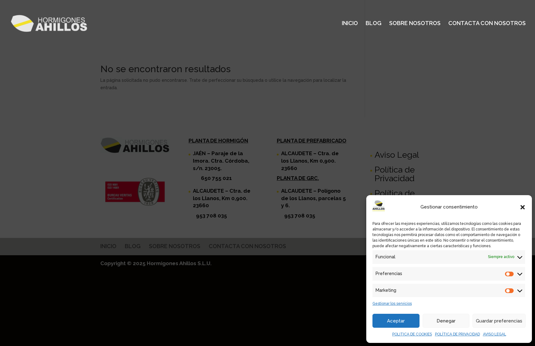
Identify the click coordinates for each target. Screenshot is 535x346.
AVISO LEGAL (494, 334)
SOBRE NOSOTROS (415, 23)
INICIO (350, 23)
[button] (523, 207)
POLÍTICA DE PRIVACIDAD (457, 334)
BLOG (373, 23)
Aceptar (396, 321)
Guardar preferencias (499, 321)
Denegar (446, 321)
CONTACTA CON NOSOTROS (487, 23)
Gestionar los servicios (392, 303)
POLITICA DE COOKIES (412, 334)
